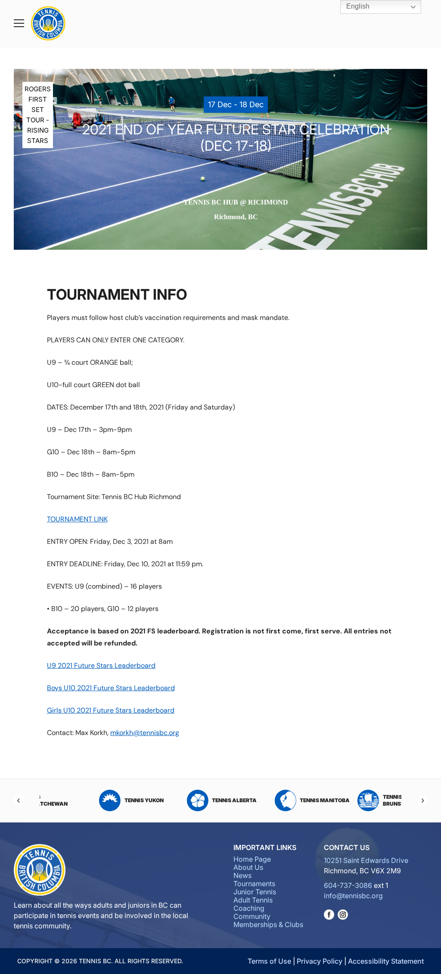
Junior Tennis (254, 891)
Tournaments (254, 883)
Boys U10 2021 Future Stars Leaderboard (111, 687)
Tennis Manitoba (188, 800)
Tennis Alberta (97, 800)
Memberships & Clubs (268, 924)
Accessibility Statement (386, 961)
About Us (248, 867)
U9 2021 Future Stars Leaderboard (101, 665)
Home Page (252, 859)
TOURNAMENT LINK (77, 519)
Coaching (248, 908)
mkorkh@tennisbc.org (144, 732)
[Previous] (19, 800)
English (357, 6)
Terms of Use (269, 961)
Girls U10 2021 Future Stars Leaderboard (110, 710)
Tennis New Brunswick (262, 800)
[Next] (422, 800)
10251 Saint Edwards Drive (366, 860)
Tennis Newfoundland (359, 800)
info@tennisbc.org (353, 895)
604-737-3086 (348, 885)
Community (251, 916)
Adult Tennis (253, 900)
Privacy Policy (319, 961)
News (242, 875)
